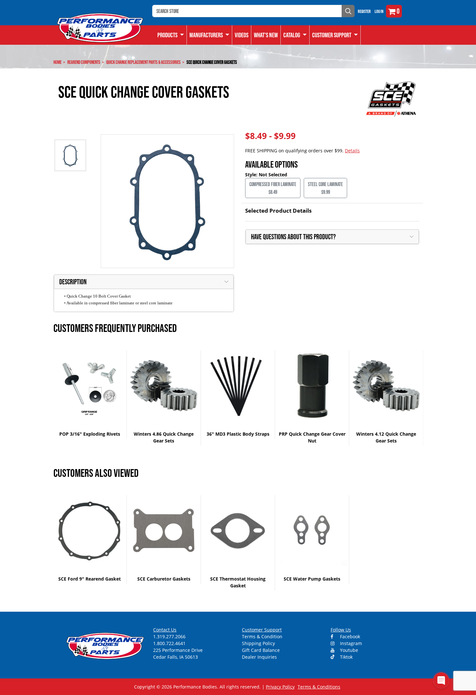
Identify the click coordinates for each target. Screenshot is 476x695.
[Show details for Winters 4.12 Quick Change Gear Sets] (386, 385)
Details (352, 150)
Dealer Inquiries (259, 657)
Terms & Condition (262, 636)
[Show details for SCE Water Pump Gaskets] (312, 530)
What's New (266, 35)
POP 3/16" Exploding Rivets (89, 434)
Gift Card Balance (261, 650)
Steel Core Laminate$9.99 (325, 188)
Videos (241, 35)
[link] (171, 35)
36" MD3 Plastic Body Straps (238, 434)
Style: (252, 174)
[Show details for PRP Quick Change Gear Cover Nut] (312, 385)
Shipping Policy (258, 643)
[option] (90, 394)
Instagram (350, 643)
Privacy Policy (280, 687)
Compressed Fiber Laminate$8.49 (272, 188)
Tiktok (346, 657)
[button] (295, 35)
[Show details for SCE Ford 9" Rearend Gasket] (89, 530)
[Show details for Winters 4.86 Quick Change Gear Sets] (164, 385)
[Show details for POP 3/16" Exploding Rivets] (89, 385)
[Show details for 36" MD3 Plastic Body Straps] (238, 385)
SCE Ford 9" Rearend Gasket (89, 579)
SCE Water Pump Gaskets (312, 579)
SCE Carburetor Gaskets (163, 579)
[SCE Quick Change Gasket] (167, 201)
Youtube (348, 650)
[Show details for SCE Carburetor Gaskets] (164, 530)
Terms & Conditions (319, 687)
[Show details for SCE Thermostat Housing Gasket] (238, 530)
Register (364, 11)
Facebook (349, 636)
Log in (379, 11)
